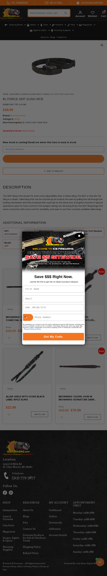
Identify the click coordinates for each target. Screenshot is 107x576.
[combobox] (28, 317)
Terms (38, 329)
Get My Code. (53, 336)
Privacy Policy (29, 329)
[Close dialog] (79, 236)
